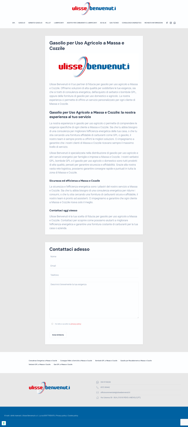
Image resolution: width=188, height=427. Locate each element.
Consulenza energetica (131, 23)
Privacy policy (61, 416)
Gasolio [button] (21, 23)
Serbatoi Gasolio (35, 23)
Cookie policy (73, 416)
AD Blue (103, 23)
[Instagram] (171, 23)
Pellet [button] (48, 23)
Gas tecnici (114, 23)
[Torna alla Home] (94, 8)
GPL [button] (13, 23)
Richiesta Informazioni (154, 23)
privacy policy (76, 324)
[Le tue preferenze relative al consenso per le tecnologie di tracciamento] (4, 423)
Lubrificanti (59, 23)
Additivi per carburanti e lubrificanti (82, 23)
